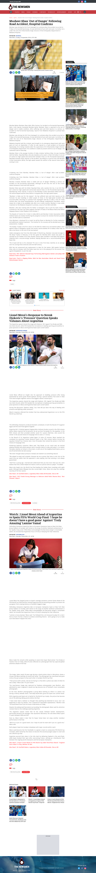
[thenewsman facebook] (79, 1)
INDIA (23, 12)
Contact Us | (21, 870)
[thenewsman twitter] (85, 1)
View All (62, 290)
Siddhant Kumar (21, 330)
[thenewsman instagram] (82, 1)
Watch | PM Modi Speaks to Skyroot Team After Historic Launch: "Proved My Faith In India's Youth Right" (76, 127)
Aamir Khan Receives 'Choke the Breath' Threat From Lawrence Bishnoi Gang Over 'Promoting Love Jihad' (76, 248)
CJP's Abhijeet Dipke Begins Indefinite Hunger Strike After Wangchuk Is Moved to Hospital (76, 152)
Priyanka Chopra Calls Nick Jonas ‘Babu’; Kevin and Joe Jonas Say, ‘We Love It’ (76, 227)
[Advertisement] (55, 7)
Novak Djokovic (26, 503)
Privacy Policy (27, 870)
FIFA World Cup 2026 (15, 503)
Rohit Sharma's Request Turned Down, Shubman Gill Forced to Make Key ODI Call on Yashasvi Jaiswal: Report (17, 819)
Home (10, 17)
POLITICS (17, 12)
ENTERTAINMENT (61, 12)
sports (15, 17)
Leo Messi (34, 503)
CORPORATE (43, 12)
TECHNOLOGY (51, 12)
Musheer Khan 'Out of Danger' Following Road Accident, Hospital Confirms (37, 70)
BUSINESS (35, 12)
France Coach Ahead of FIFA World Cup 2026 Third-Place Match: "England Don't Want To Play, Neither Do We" (56, 800)
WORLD (28, 12)
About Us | (15, 870)
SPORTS (70, 12)
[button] (80, 12)
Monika (18, 35)
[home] (11, 12)
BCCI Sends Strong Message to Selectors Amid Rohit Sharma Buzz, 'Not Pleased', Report (76, 174)
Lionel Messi (26, 772)
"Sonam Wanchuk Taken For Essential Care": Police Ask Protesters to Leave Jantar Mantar (75, 196)
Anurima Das (20, 534)
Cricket (12, 284)
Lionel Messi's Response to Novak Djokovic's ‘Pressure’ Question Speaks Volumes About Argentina (36, 365)
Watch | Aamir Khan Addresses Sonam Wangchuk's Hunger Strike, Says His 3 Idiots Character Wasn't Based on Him (75, 270)
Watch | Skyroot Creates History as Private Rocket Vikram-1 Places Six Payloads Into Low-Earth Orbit (75, 105)
